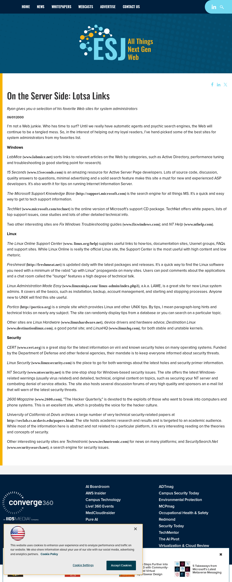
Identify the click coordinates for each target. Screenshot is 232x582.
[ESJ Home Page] (10, 7)
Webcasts (85, 7)
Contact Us (131, 7)
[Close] (135, 529)
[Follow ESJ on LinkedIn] (214, 7)
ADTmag (166, 486)
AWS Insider (96, 493)
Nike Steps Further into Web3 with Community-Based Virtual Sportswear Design (152, 569)
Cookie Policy (49, 554)
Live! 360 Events (100, 506)
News (40, 7)
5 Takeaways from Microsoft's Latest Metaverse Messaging (207, 569)
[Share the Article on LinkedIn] (217, 85)
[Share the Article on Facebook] (210, 85)
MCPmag (166, 506)
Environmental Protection (180, 500)
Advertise (108, 7)
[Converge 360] (27, 503)
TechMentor (169, 532)
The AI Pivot (169, 539)
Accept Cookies (121, 565)
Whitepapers (61, 7)
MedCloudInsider (100, 513)
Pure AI (92, 519)
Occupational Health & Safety (183, 513)
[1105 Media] (21, 519)
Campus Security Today (179, 493)
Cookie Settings (83, 565)
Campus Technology (103, 500)
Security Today (171, 526)
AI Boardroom (97, 486)
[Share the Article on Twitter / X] (224, 85)
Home (26, 7)
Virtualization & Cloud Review (184, 546)
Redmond (167, 519)
